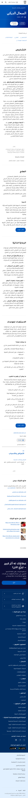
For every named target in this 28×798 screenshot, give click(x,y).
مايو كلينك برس (11, 488)
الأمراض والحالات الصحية (18, 8)
